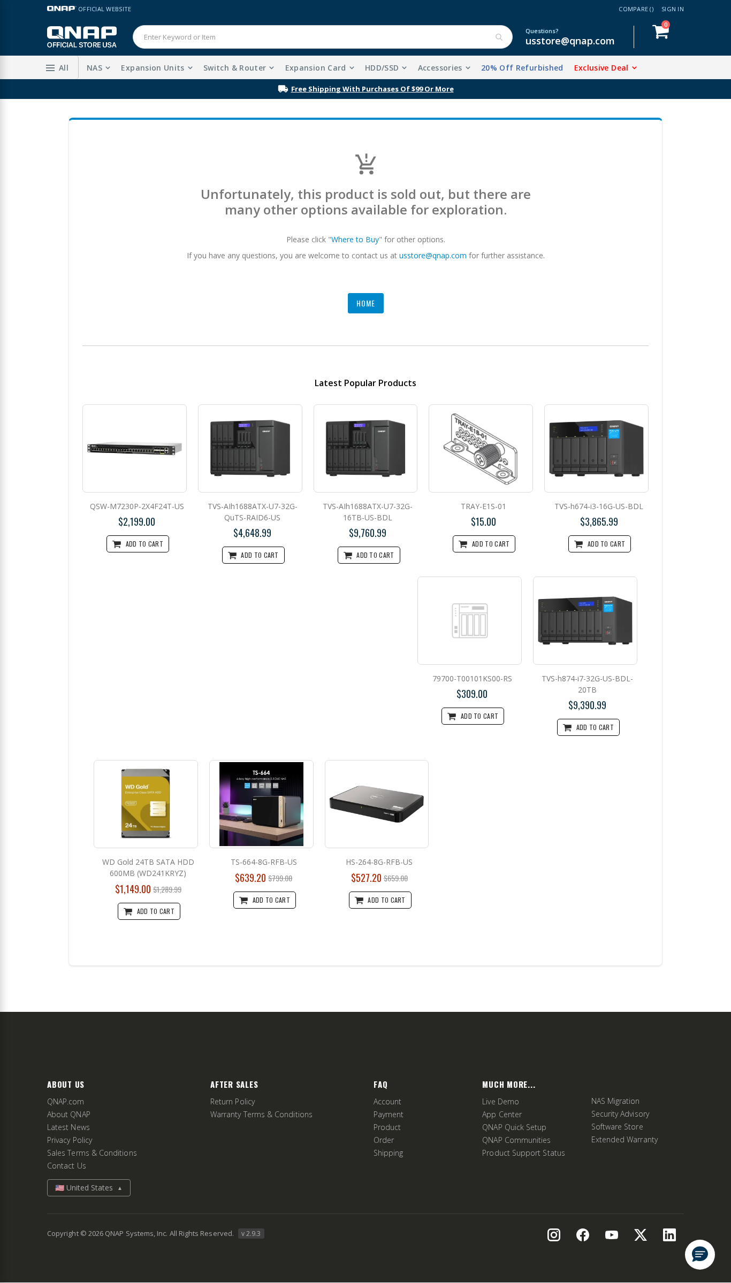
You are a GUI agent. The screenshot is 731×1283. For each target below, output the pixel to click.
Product (387, 1127)
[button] (57, 67)
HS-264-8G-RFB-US (379, 862)
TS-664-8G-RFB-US (264, 862)
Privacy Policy (69, 1140)
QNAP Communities (516, 1140)
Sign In (672, 9)
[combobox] (323, 37)
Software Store (617, 1126)
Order (384, 1140)
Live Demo (500, 1101)
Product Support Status (523, 1153)
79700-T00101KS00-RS (472, 678)
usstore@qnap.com (570, 40)
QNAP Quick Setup (514, 1127)
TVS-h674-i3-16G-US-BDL (598, 506)
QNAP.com (66, 1101)
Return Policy (232, 1101)
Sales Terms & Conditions (92, 1153)
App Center (502, 1114)
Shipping (388, 1153)
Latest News (68, 1127)
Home (365, 303)
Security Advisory (620, 1114)
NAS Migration (615, 1101)
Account (388, 1101)
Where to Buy (355, 239)
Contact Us (66, 1166)
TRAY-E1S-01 (483, 506)
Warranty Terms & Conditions (261, 1114)
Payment (389, 1114)
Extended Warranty (624, 1139)
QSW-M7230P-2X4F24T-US (137, 506)
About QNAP (68, 1114)
